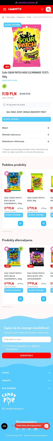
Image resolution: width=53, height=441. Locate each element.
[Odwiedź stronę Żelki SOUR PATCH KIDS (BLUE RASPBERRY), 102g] (13, 181)
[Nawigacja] (4, 9)
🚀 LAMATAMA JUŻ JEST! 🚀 (26, 3)
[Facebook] (17, 428)
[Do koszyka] (20, 223)
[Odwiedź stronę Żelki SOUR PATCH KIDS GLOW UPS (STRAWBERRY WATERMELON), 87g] (36, 257)
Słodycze (21, 17)
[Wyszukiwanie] (42, 9)
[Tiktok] (29, 428)
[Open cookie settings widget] (4, 426)
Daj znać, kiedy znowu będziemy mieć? (26, 112)
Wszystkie (10, 17)
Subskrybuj (26, 355)
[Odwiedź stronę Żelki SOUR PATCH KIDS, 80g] (36, 181)
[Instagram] (23, 428)
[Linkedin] (35, 428)
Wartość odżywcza (11, 134)
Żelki (29, 17)
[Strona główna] (15, 9)
